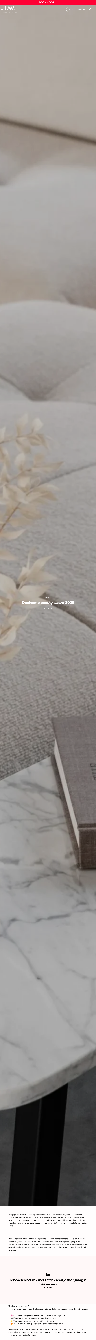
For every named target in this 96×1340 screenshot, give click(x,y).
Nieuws (47, 597)
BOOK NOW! (46, 2)
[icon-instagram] (90, 9)
